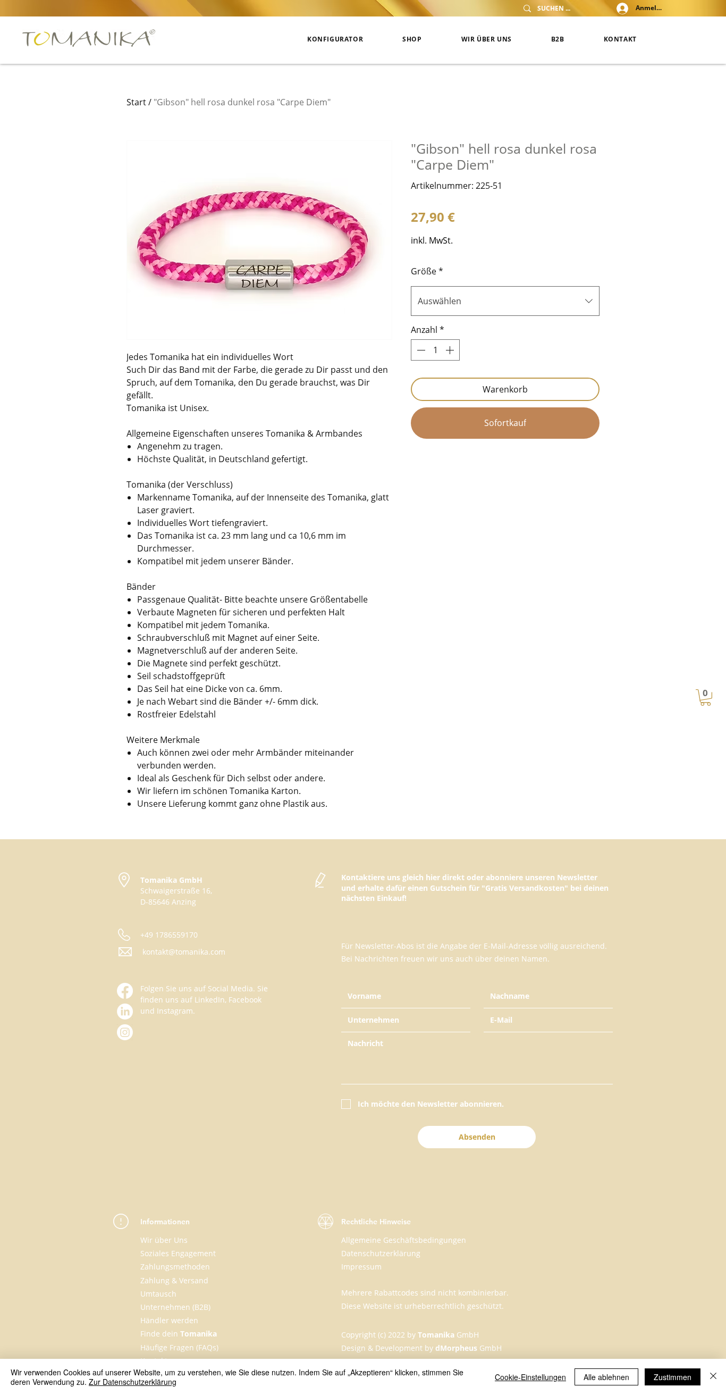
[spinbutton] (435, 350)
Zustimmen (672, 1377)
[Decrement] (419, 350)
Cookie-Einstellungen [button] (530, 1377)
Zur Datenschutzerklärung (132, 1381)
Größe (427, 271)
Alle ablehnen (606, 1377)
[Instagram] (125, 1032)
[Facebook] (125, 991)
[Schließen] (713, 1376)
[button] (705, 697)
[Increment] (450, 350)
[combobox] (505, 301)
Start (136, 102)
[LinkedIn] (125, 1012)
